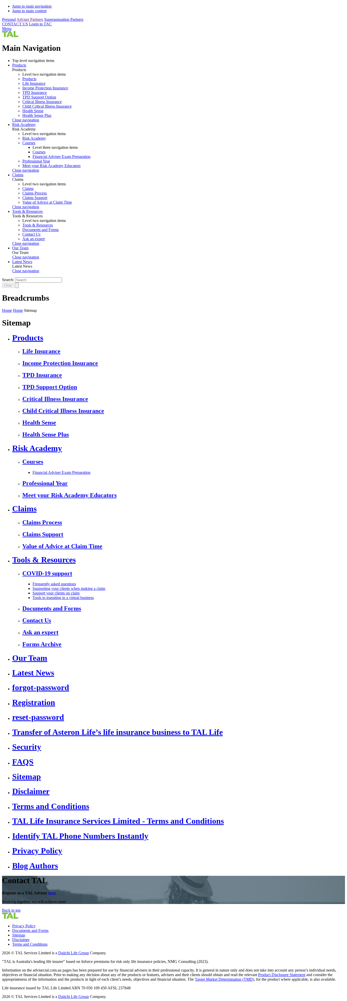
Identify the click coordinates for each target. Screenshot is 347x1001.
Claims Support (34, 198)
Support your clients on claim (56, 593)
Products (19, 65)
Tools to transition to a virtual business (63, 597)
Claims (17, 175)
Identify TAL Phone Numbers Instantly (80, 836)
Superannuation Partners (63, 19)
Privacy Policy (37, 850)
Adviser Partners (30, 19)
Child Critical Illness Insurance (47, 106)
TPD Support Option (39, 97)
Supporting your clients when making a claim (69, 588)
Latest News (22, 262)
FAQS (23, 761)
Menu (6, 28)
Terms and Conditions (50, 806)
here (52, 893)
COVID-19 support (47, 573)
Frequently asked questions (54, 584)
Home (7, 310)
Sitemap (26, 776)
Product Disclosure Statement (281, 975)
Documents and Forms (40, 230)
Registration (33, 702)
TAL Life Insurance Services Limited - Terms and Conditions (118, 821)
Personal (9, 19)
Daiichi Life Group (73, 953)
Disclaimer (31, 791)
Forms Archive (41, 644)
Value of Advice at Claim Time (47, 202)
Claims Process (34, 193)
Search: (8, 280)
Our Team (20, 248)
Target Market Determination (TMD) (224, 979)
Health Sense (32, 111)
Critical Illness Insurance (42, 102)
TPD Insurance (34, 92)
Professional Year (36, 161)
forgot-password (40, 687)
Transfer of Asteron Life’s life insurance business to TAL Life (117, 732)
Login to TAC (40, 24)
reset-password (38, 717)
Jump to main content (29, 11)
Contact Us (31, 234)
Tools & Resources (27, 211)
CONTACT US (15, 24)
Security (26, 746)
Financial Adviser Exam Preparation (61, 156)
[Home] (10, 36)
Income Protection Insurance (45, 88)
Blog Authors (35, 865)
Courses (28, 143)
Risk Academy (24, 124)
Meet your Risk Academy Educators (51, 166)
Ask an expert (33, 239)
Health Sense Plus (36, 115)
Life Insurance (33, 83)
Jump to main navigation (32, 6)
